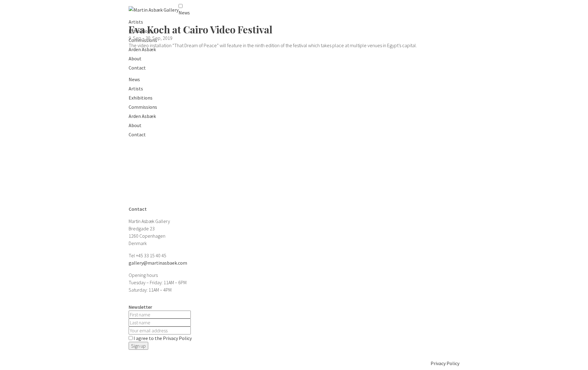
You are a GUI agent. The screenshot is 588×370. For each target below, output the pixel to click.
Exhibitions (141, 31)
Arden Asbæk (142, 49)
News (184, 12)
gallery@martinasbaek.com (158, 263)
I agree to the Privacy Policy (163, 338)
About (135, 58)
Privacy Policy (445, 363)
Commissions (143, 40)
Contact (137, 68)
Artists (136, 22)
